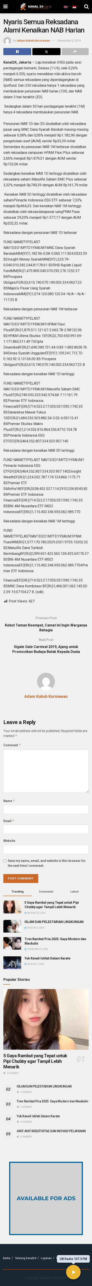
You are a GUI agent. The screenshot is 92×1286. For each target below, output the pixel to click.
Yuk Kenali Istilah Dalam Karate (47, 958)
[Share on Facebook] (17, 51)
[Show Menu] (5, 6)
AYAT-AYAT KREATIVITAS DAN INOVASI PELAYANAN (51, 1131)
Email (9, 821)
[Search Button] (86, 6)
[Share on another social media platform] (75, 51)
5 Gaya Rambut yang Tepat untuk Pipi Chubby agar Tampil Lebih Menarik (35, 1061)
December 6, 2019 (69, 40)
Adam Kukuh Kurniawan (33, 40)
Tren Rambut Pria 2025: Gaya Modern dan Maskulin (52, 1101)
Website (9, 841)
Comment (12, 745)
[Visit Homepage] (36, 6)
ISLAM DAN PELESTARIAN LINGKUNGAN (54, 922)
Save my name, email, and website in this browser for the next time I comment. (47, 863)
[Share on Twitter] (46, 51)
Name (9, 801)
